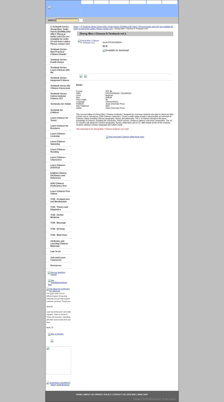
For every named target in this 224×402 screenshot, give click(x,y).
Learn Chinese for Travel (59, 119)
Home (76, 27)
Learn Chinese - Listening (58, 134)
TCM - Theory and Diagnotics (59, 208)
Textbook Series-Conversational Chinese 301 (58, 96)
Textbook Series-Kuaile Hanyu (58, 60)
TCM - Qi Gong (57, 229)
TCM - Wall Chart (58, 235)
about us (101, 2)
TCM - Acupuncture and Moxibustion (60, 200)
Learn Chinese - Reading (58, 150)
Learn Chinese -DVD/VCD (58, 166)
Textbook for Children (56, 111)
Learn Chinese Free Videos (60, 192)
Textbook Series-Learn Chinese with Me (59, 70)
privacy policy (119, 2)
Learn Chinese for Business (59, 127)
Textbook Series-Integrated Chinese (59, 79)
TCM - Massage (58, 223)
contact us (137, 2)
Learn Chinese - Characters (58, 158)
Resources (55, 265)
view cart (170, 2)
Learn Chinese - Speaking (58, 142)
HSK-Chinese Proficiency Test (58, 184)
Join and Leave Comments (57, 258)
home (87, 2)
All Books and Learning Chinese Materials (59, 243)
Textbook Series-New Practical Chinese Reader (58, 51)
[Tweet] (81, 77)
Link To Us (55, 251)
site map (154, 2)
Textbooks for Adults (60, 104)
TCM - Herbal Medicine (56, 216)
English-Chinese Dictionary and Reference (58, 175)
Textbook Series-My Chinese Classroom (60, 87)
